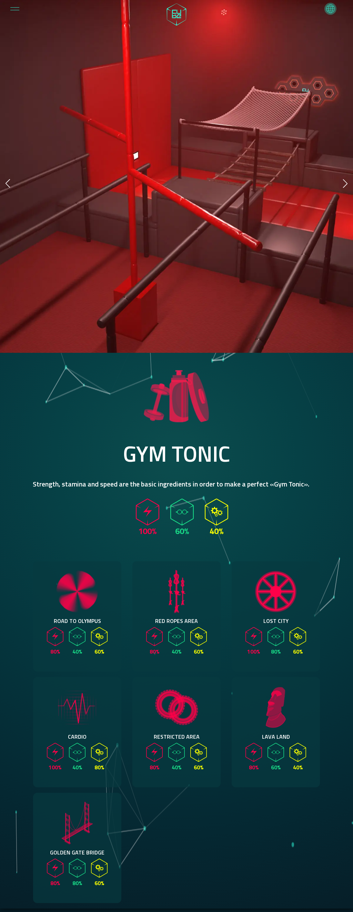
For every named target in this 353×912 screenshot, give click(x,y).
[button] (330, 9)
